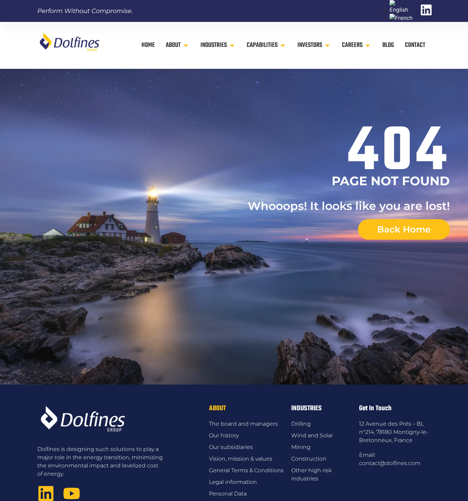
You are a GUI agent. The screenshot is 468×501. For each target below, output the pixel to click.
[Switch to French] (401, 17)
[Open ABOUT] (185, 45)
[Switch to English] (402, 9)
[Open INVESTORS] (327, 45)
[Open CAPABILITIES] (282, 45)
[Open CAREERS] (367, 45)
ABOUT (217, 408)
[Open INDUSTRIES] (232, 45)
